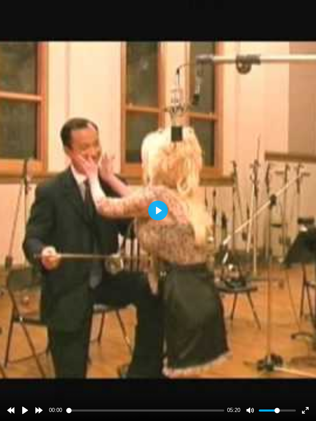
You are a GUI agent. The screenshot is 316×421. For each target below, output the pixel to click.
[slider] (145, 410)
